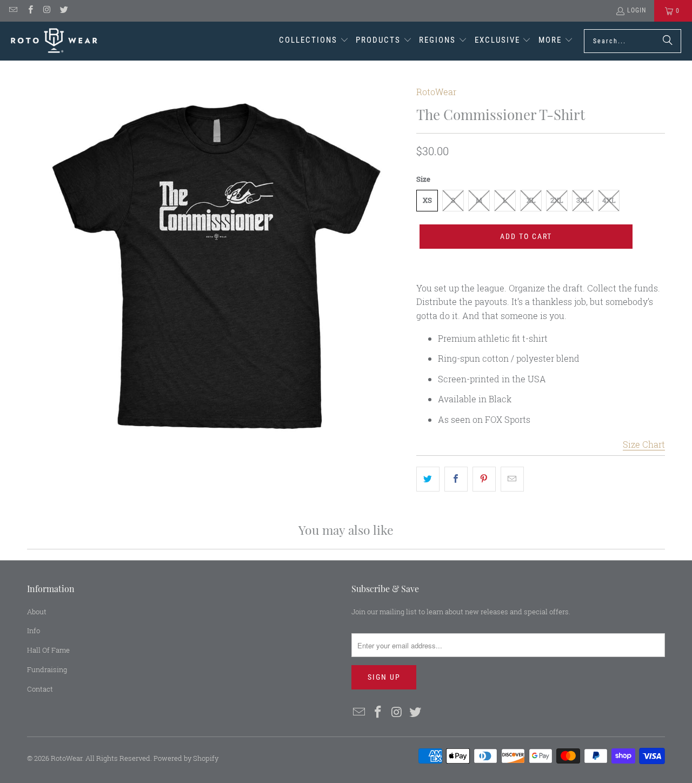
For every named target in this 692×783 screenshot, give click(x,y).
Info (33, 630)
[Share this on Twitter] (428, 479)
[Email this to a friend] (512, 479)
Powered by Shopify (186, 758)
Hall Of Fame (48, 650)
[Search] (667, 41)
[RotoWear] (54, 41)
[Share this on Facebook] (456, 479)
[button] (314, 41)
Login (636, 10)
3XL (582, 200)
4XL (609, 200)
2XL (556, 200)
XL (531, 200)
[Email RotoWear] (12, 11)
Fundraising (47, 669)
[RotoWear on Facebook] (29, 11)
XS (427, 200)
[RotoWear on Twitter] (63, 11)
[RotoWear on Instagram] (46, 11)
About (36, 611)
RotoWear (436, 91)
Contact (40, 689)
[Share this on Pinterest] (484, 479)
